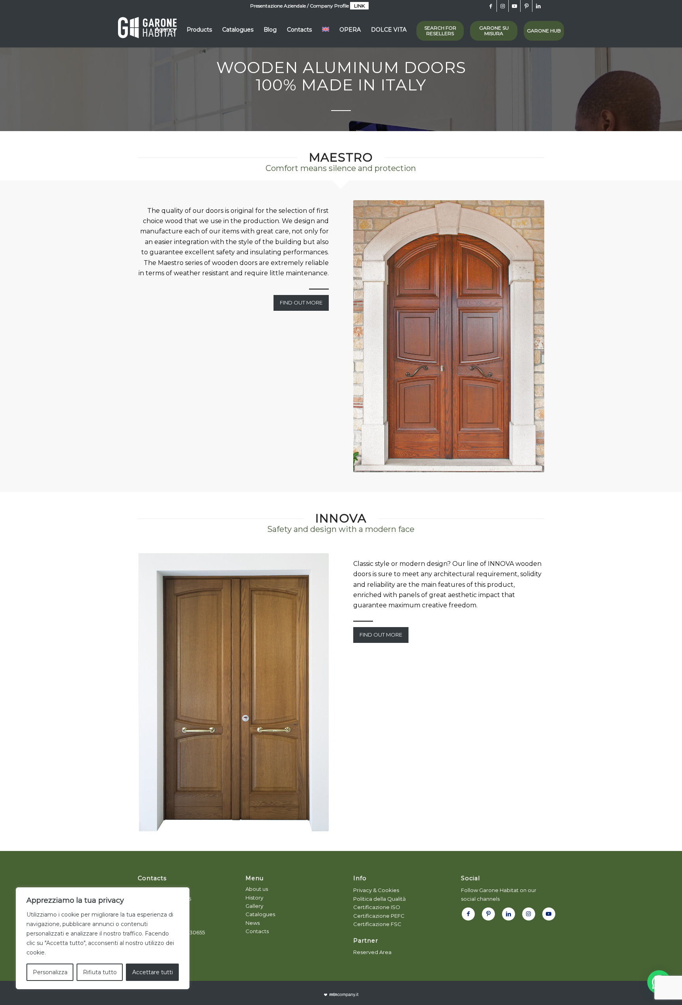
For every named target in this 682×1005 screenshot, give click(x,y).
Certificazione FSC (377, 924)
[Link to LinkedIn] (538, 6)
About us (256, 889)
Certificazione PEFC (379, 916)
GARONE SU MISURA (494, 30)
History (254, 897)
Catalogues (260, 914)
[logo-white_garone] (147, 29)
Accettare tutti (152, 972)
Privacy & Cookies (376, 890)
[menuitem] (166, 29)
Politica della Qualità (379, 899)
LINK (359, 6)
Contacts (257, 931)
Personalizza (50, 972)
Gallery (254, 906)
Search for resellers (440, 30)
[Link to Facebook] (491, 6)
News (252, 923)
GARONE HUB (544, 31)
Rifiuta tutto (100, 972)
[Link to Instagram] (502, 6)
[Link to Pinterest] (526, 6)
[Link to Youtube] (514, 6)
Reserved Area (372, 952)
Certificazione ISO (376, 907)
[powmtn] (341, 995)
